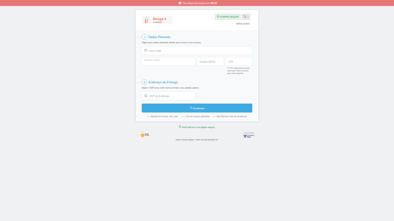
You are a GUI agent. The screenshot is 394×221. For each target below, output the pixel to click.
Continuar (198, 108)
